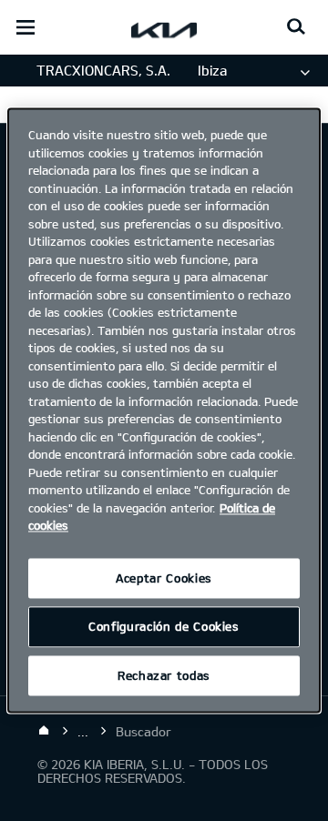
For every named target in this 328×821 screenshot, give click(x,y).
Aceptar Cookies (164, 578)
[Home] (43, 731)
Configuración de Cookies (164, 627)
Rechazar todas (164, 675)
